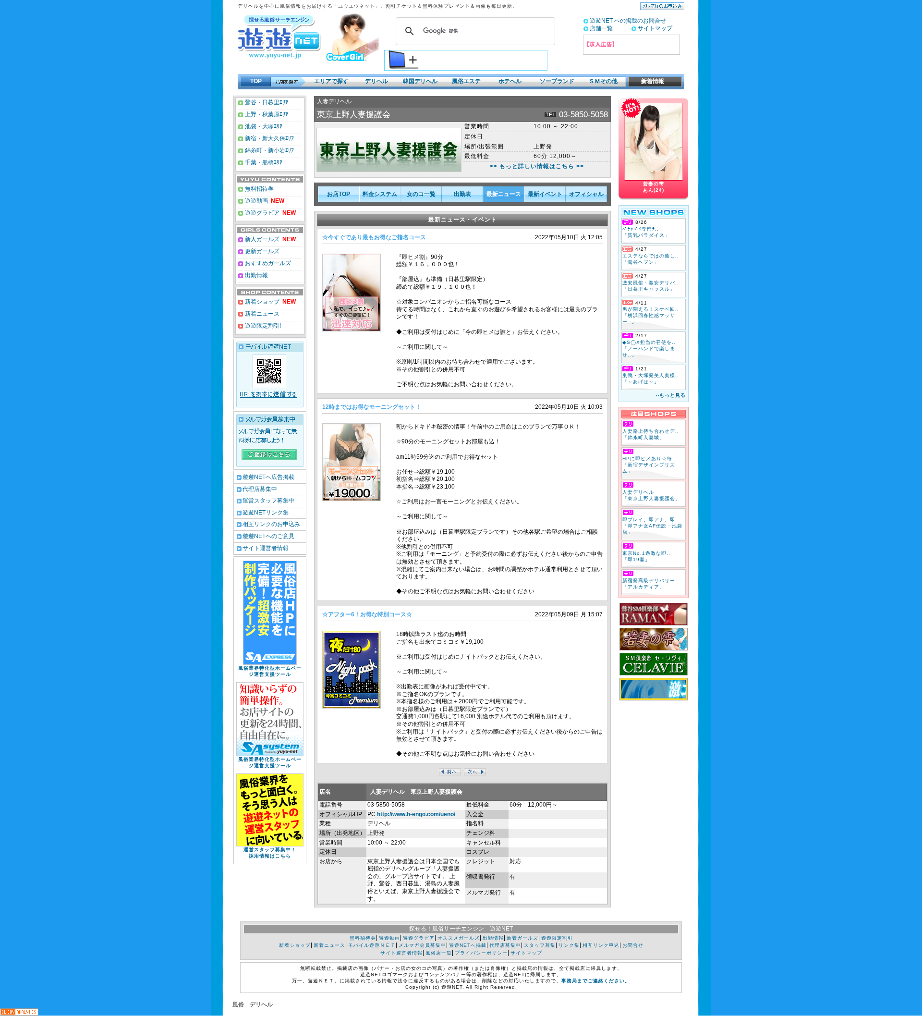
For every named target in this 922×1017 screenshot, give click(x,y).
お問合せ (632, 945)
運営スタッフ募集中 (268, 500)
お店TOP (338, 194)
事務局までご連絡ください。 (595, 980)
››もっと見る (670, 395)
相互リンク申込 (600, 945)
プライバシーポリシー (481, 953)
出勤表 (462, 194)
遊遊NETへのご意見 (268, 536)
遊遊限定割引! (262, 325)
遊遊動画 (255, 200)
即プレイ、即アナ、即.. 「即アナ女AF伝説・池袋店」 (652, 526)
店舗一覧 (601, 28)
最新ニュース (503, 194)
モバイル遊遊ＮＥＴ (372, 945)
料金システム (380, 194)
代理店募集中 (260, 489)
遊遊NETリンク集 (266, 512)
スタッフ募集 (540, 945)
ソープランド (557, 81)
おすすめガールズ (267, 263)
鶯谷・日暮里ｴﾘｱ (265, 102)
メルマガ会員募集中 (422, 945)
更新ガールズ (261, 251)
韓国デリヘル (420, 81)
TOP (256, 81)
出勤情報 (255, 275)
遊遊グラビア (261, 212)
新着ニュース (261, 313)
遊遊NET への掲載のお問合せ (628, 20)
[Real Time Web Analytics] (19, 1013)
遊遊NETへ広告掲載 (268, 477)
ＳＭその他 (603, 81)
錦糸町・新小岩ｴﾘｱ (268, 150)
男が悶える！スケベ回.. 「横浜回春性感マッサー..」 (650, 315)
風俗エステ (466, 81)
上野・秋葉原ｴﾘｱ (265, 114)
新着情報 (649, 81)
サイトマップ (655, 28)
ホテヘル (510, 81)
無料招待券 (258, 188)
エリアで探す (331, 81)
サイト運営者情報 (266, 548)
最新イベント (545, 194)
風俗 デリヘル (252, 1004)
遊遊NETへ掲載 (467, 945)
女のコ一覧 (421, 194)
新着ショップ (261, 301)
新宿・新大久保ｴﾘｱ (268, 138)
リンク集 (569, 945)
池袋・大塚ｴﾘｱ (262, 126)
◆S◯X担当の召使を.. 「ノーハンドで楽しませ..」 (649, 348)
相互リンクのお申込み (271, 524)
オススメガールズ (458, 938)
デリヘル (376, 81)
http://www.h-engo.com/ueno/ (416, 814)
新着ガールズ (522, 938)
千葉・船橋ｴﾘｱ (262, 162)
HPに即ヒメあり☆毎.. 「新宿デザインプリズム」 (649, 465)
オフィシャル (586, 194)
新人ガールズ (269, 239)
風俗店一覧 (438, 953)
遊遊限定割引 (557, 938)
